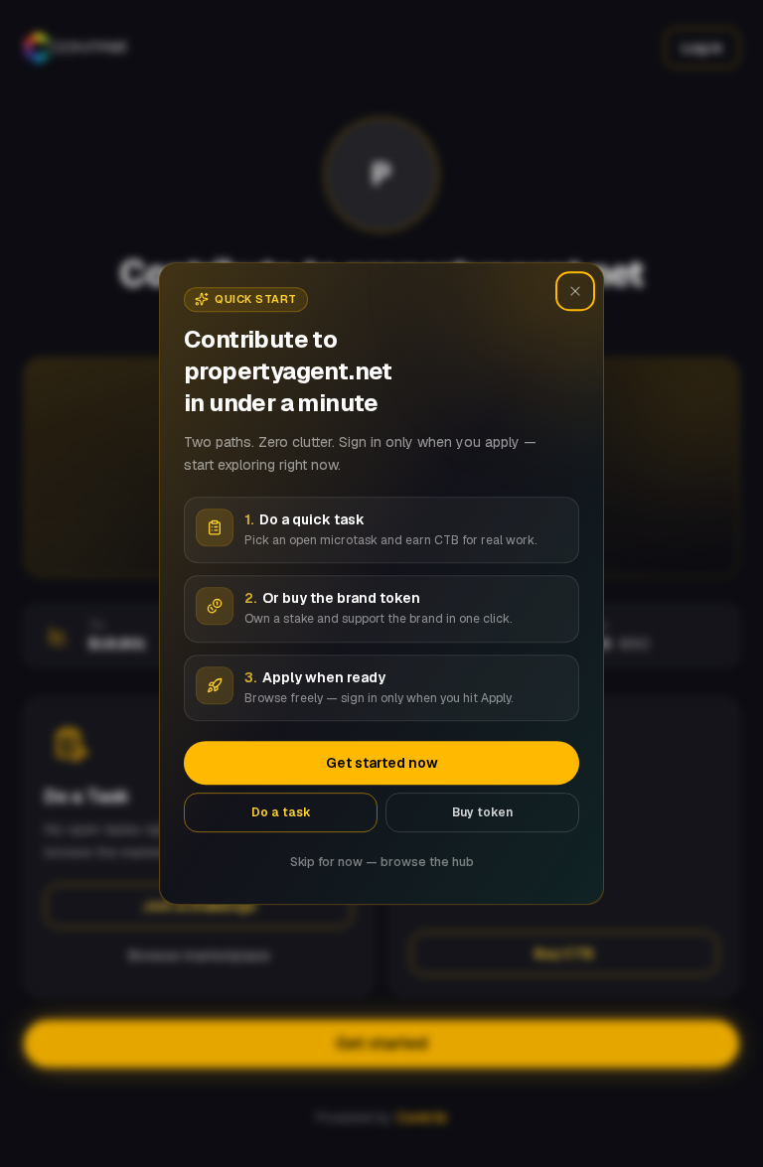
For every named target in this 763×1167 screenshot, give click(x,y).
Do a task (281, 812)
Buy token (482, 812)
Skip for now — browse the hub (382, 862)
